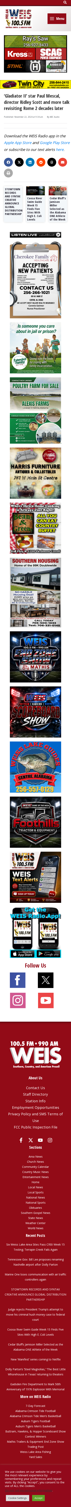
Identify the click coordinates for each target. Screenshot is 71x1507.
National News (35, 1197)
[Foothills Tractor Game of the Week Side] (35, 822)
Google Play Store (55, 142)
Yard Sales (35, 1457)
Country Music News (35, 1172)
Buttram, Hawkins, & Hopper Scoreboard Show (35, 1431)
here (60, 149)
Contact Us (35, 1087)
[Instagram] (50, 1140)
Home (35, 1182)
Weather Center (35, 1223)
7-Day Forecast (35, 1406)
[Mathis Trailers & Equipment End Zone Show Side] (35, 656)
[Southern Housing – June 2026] (35, 592)
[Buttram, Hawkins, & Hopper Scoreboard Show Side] (35, 712)
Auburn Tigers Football (35, 1421)
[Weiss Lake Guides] (35, 767)
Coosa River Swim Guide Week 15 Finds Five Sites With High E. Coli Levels (34, 208)
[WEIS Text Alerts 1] (35, 877)
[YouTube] (40, 1140)
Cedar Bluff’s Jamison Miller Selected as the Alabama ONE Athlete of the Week (58, 208)
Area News (36, 1156)
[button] (65, 2)
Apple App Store (17, 142)
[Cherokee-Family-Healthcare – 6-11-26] (35, 280)
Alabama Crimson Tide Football (35, 1411)
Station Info (35, 1101)
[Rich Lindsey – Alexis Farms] (35, 410)
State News (35, 1218)
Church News (35, 1161)
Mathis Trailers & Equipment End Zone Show (35, 1441)
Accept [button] (38, 1498)
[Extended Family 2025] (35, 347)
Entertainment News (35, 1177)
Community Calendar (35, 1167)
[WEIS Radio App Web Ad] (35, 932)
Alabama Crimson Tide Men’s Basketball (35, 1416)
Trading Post (35, 1447)
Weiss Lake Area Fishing (35, 1452)
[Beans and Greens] (35, 528)
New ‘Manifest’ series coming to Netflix (36, 1359)
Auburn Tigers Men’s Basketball (36, 1426)
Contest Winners (35, 1436)
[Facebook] (21, 1140)
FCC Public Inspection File (35, 1127)
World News (35, 1228)
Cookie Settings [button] (17, 1498)
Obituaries (35, 1208)
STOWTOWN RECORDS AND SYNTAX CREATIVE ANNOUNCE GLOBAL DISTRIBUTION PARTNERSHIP (13, 201)
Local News (35, 1187)
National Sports (36, 1202)
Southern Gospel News (35, 1213)
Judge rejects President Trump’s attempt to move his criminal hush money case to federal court (35, 1314)
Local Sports (36, 1192)
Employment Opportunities (35, 1107)
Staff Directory (35, 1094)
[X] (30, 1140)
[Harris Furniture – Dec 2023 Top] (35, 473)
